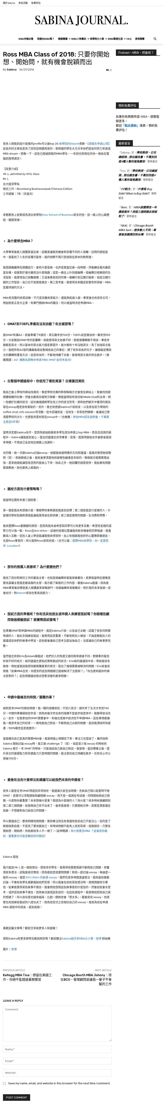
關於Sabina (9, 2)
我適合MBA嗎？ (45, 38)
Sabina (12, 69)
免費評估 (36, 2)
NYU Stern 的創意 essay (41, 877)
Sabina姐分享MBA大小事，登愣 (81, 938)
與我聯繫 (140, 38)
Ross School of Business (57, 214)
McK (123, 225)
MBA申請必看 (25, 38)
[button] (155, 39)
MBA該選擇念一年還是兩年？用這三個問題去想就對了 (137, 211)
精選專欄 (62, 38)
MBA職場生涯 (115, 38)
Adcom (21, 592)
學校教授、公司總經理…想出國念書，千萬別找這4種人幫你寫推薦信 (137, 157)
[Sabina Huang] (81, 20)
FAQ (128, 38)
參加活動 (23, 2)
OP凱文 (125, 189)
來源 (14, 949)
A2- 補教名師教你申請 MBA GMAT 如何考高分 (42, 359)
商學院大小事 (97, 38)
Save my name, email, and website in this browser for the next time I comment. (59, 1083)
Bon (123, 207)
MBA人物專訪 (78, 38)
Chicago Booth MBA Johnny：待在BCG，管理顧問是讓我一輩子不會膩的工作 (86, 979)
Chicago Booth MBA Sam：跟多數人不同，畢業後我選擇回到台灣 (137, 230)
